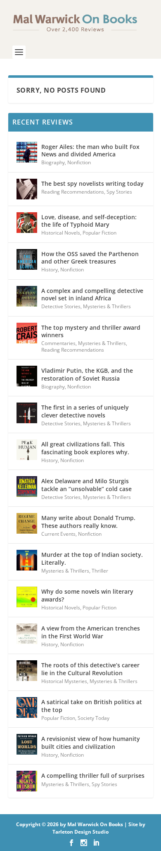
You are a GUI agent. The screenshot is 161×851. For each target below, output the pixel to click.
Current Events (58, 533)
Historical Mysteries (64, 681)
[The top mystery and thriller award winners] (27, 333)
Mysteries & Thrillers (107, 306)
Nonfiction (79, 162)
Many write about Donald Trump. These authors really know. (88, 521)
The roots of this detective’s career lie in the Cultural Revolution (90, 668)
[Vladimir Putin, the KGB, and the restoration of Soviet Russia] (27, 376)
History (49, 269)
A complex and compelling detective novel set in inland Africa (92, 294)
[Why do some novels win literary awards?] (27, 597)
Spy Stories (119, 191)
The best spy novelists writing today (92, 183)
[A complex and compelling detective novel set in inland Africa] (27, 296)
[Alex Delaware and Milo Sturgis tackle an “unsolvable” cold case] (27, 486)
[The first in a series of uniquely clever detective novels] (27, 413)
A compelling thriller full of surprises (92, 775)
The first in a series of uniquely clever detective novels (85, 411)
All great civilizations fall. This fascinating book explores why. (85, 447)
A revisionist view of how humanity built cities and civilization (90, 742)
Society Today (93, 718)
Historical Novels (60, 232)
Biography (53, 162)
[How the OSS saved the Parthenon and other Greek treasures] (27, 259)
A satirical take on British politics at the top (91, 705)
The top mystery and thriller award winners (90, 331)
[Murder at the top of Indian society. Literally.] (27, 560)
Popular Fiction (99, 232)
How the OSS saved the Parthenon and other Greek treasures (90, 257)
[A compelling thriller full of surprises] (27, 781)
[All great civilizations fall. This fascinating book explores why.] (27, 449)
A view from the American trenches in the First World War (90, 632)
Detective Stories (60, 306)
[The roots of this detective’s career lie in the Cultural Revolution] (27, 670)
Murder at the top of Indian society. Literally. (92, 558)
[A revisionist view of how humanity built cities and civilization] (27, 744)
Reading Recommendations (72, 191)
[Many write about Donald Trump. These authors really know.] (27, 523)
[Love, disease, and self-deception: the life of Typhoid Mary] (27, 222)
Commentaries (58, 343)
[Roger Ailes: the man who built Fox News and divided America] (27, 152)
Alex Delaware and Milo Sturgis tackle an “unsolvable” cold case (86, 484)
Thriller (100, 570)
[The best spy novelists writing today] (27, 189)
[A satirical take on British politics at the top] (27, 707)
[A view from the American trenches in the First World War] (27, 633)
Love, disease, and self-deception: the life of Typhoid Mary (89, 220)
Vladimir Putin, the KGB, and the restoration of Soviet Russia (87, 374)
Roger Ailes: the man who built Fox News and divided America (90, 150)
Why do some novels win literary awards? (87, 595)
